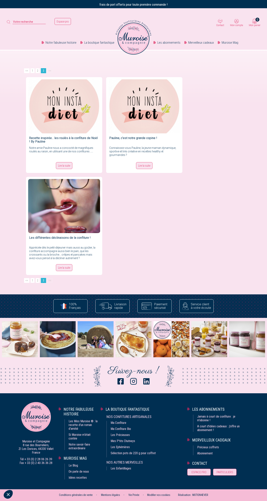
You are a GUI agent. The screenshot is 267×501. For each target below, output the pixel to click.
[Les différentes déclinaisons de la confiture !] (64, 205)
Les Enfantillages (121, 468)
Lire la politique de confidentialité (25, 468)
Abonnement (205, 453)
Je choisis (45, 481)
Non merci (17, 481)
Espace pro (63, 21)
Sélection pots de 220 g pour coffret (133, 453)
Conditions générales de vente (76, 494)
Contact (220, 25)
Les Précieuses (120, 435)
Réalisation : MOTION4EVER (193, 494)
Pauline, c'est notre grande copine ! (133, 138)
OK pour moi (72, 481)
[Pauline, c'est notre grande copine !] (144, 106)
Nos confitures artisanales (129, 417)
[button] (8, 494)
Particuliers (225, 472)
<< (26, 70)
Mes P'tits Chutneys (123, 441)
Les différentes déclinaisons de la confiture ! (60, 238)
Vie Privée (133, 494)
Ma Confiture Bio (121, 429)
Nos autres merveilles (125, 462)
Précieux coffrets (208, 447)
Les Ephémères (120, 447)
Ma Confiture (118, 423)
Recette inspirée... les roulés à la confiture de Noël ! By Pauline (63, 139)
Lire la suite (64, 165)
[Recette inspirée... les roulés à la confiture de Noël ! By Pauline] (64, 106)
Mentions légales (110, 494)
